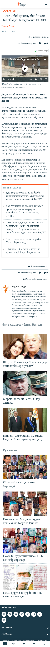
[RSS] (39, 614)
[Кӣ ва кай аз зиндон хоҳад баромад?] (25, 467)
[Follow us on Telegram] (33, 614)
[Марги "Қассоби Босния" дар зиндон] (25, 383)
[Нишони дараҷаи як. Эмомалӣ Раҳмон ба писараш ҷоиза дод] (25, 420)
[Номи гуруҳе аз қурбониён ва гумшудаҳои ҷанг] (25, 577)
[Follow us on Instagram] (21, 614)
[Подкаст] (4, 620)
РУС (33, 644)
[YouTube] (24, 644)
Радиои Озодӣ (8, 26)
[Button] (38, 37)
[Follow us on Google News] (4, 614)
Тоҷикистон (9, 11)
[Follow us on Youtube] (15, 614)
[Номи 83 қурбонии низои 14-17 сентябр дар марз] (25, 540)
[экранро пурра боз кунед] (45, 79)
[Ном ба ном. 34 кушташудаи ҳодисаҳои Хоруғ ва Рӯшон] (25, 503)
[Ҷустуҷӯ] (43, 644)
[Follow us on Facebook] (9, 614)
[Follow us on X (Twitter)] (27, 614)
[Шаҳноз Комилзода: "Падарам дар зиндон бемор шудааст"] (25, 346)
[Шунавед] (13, 644)
